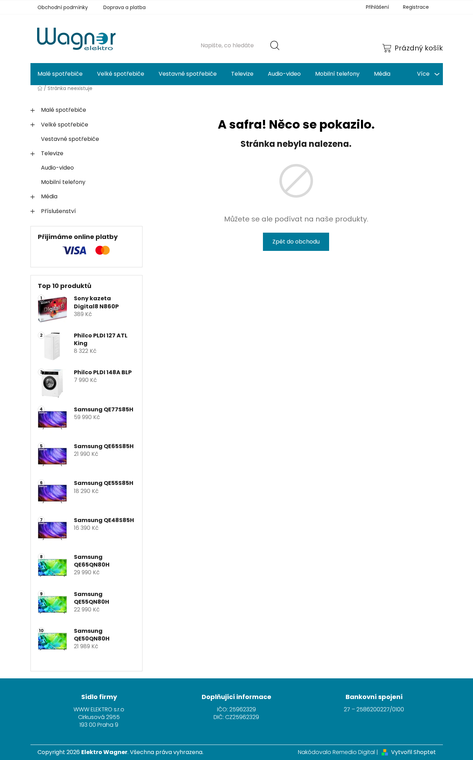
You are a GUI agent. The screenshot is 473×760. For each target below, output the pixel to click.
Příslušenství (58, 211)
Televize (52, 153)
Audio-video (57, 168)
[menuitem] (60, 74)
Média (49, 196)
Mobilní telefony (63, 182)
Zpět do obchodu (296, 242)
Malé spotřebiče (63, 110)
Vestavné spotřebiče (70, 139)
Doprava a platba (124, 7)
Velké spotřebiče (64, 125)
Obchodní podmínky (62, 7)
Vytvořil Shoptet (413, 752)
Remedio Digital (354, 752)
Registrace (416, 7)
